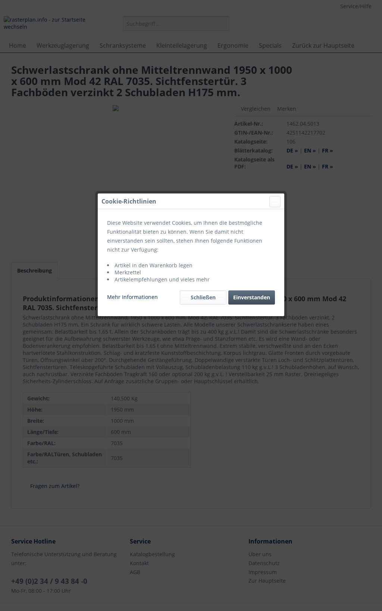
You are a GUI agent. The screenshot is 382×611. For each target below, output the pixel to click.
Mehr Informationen (132, 296)
